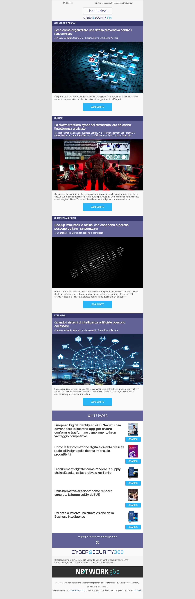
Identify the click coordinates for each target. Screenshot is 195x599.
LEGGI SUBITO (97, 107)
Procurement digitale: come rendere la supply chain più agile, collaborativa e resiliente (87, 471)
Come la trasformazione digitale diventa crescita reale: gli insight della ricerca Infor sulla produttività (89, 450)
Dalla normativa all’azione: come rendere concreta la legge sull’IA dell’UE (83, 493)
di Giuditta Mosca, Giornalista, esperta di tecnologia (78, 233)
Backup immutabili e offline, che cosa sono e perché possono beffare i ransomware (91, 226)
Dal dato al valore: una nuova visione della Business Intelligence (84, 514)
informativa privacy (77, 590)
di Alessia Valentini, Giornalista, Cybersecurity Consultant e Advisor (86, 38)
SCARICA (133, 439)
